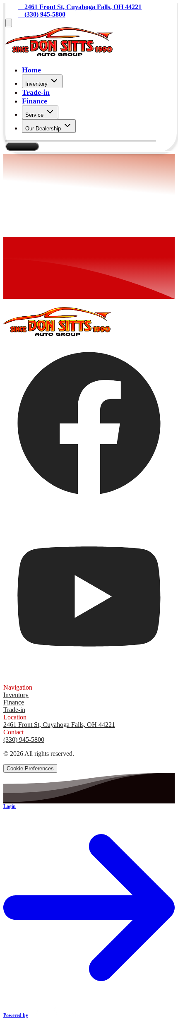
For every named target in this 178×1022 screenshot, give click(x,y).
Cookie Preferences (30, 768)
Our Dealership (43, 128)
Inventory (36, 84)
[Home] (59, 54)
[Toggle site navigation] (8, 23)
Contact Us (22, 146)
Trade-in (36, 92)
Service (34, 115)
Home (31, 70)
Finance (34, 101)
